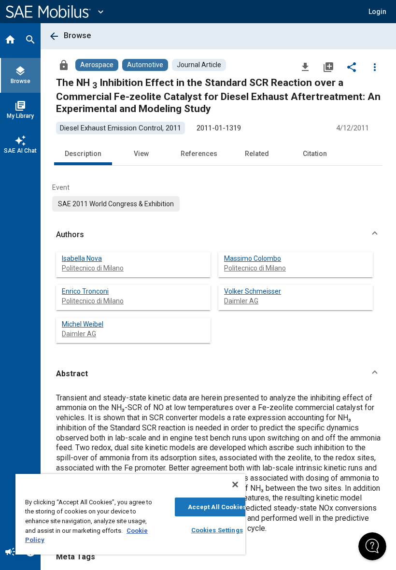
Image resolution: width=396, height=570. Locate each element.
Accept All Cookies (217, 507)
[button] (218, 234)
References (199, 153)
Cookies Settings (217, 530)
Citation (315, 153)
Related (257, 153)
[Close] (235, 484)
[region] (130, 514)
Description (83, 153)
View (141, 153)
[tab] (10, 40)
